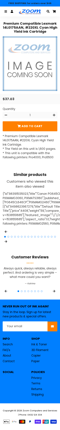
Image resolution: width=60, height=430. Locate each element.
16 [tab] (55, 237)
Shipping (37, 395)
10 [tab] (35, 237)
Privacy (36, 378)
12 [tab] (41, 237)
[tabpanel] (30, 273)
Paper (35, 361)
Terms (35, 383)
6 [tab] (21, 237)
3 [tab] (11, 237)
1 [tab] (5, 237)
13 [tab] (45, 237)
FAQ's (6, 350)
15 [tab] (51, 237)
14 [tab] (48, 237)
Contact (9, 361)
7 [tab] (25, 237)
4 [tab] (15, 237)
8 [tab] (28, 237)
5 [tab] (18, 237)
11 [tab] (38, 237)
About (7, 356)
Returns (36, 389)
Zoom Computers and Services (40, 410)
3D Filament (39, 350)
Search (8, 344)
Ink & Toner (39, 344)
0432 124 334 (35, 414)
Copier (36, 356)
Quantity (9, 109)
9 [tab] (31, 237)
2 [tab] (8, 237)
